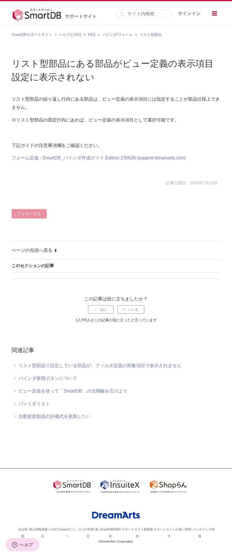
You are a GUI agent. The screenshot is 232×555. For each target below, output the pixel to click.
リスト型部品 (150, 34)
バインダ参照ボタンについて (47, 378)
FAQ (91, 34)
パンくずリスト (34, 403)
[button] (214, 13)
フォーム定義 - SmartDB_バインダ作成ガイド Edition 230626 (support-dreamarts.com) (99, 157)
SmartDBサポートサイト (32, 34)
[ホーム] (38, 14)
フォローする (29, 213)
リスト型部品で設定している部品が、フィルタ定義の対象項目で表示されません (99, 365)
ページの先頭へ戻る (32, 250)
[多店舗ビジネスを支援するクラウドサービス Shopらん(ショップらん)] (168, 487)
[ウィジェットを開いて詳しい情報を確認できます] (22, 545)
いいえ (133, 309)
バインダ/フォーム (117, 34)
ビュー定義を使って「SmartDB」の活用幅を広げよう (72, 391)
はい (103, 309)
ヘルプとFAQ (70, 34)
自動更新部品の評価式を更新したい (54, 416)
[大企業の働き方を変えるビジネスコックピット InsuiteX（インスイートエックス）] (120, 487)
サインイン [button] (189, 13)
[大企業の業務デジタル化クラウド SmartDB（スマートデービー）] (72, 487)
